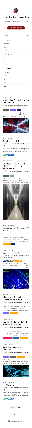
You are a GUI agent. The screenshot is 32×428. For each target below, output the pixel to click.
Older (19, 407)
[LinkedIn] (15, 415)
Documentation (8, 54)
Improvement (7, 68)
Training (6, 86)
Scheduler (6, 79)
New (5, 75)
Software (6, 82)
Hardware (6, 65)
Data (5, 50)
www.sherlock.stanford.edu (16, 21)
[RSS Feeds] (17, 415)
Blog (5, 47)
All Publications (8, 40)
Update (6, 90)
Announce (6, 43)
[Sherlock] (16, 11)
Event (5, 58)
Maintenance (7, 72)
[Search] (27, 35)
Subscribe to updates (16, 28)
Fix (5, 61)
